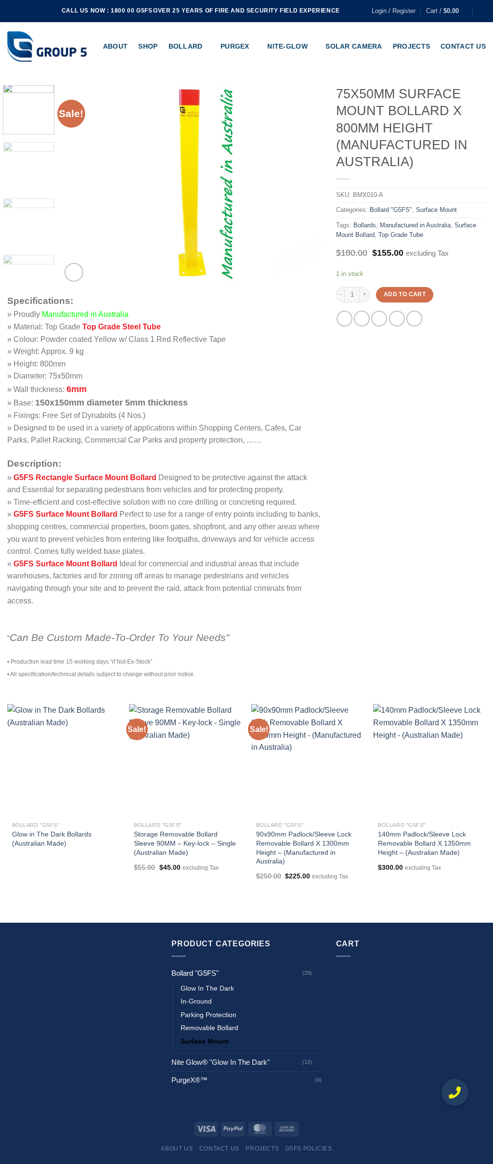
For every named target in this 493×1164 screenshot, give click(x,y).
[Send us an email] (39, 11)
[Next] (304, 185)
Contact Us (219, 1148)
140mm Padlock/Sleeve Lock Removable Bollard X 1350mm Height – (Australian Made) (424, 843)
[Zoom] (74, 272)
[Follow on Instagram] (21, 11)
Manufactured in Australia (415, 225)
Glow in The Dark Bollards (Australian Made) (51, 838)
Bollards (364, 225)
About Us (177, 1148)
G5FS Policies (308, 1148)
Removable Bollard (209, 1028)
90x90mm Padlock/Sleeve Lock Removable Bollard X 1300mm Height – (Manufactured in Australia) (303, 847)
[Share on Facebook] (344, 319)
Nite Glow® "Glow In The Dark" (220, 1062)
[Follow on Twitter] (30, 11)
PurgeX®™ (189, 1080)
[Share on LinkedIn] (414, 319)
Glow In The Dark (207, 988)
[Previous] (78, 185)
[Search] (482, 11)
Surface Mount (436, 209)
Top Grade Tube (400, 234)
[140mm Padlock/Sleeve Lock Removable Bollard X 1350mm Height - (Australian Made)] (429, 760)
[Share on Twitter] (362, 319)
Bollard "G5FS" (391, 209)
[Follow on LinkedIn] (49, 11)
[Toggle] (318, 973)
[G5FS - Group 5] (47, 46)
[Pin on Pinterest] (397, 319)
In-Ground (196, 1001)
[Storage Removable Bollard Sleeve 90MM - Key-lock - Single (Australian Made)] (185, 760)
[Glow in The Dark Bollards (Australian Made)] (63, 760)
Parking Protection (208, 1015)
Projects (262, 1148)
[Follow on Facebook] (12, 11)
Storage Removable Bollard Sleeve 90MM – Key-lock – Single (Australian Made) (185, 843)
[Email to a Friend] (379, 319)
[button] (454, 1092)
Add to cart (405, 294)
